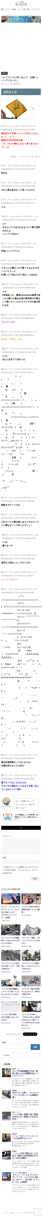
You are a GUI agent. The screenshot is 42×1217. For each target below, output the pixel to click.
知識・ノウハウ (5, 9)
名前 (4, 858)
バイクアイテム (35, 9)
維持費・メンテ (16, 9)
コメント (7, 836)
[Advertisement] (21, 48)
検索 (4, 1042)
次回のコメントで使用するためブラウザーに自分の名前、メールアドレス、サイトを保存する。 (20, 870)
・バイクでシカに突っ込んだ (29, 156)
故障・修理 (26, 9)
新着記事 (4, 73)
